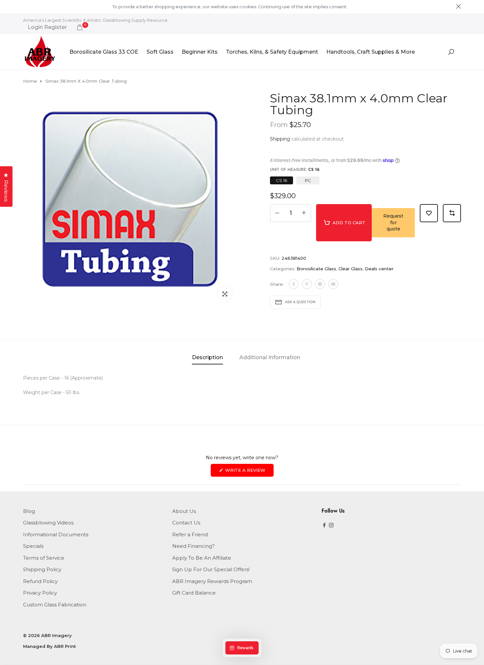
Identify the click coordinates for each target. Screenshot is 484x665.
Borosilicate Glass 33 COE (103, 52)
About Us (184, 511)
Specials (33, 546)
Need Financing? (193, 546)
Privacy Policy (40, 593)
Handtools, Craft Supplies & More (370, 52)
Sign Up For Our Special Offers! (211, 569)
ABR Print (65, 646)
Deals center (379, 268)
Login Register (47, 27)
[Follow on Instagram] (331, 525)
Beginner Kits (200, 52)
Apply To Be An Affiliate (201, 558)
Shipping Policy (42, 569)
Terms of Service (43, 558)
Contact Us (186, 522)
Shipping (280, 139)
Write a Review (249, 472)
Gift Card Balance (194, 593)
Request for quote (393, 222)
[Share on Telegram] (320, 284)
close (25, 6)
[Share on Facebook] (294, 284)
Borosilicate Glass (316, 268)
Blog (29, 511)
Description (207, 357)
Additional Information (269, 357)
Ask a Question (300, 302)
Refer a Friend (190, 534)
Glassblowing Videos (48, 522)
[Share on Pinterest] (307, 284)
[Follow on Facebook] (324, 525)
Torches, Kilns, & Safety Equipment (272, 52)
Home (30, 81)
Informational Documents (55, 534)
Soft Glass (160, 52)
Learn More (359, 6)
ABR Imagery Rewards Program (212, 581)
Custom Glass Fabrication (54, 604)
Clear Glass (350, 268)
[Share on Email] (333, 284)
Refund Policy (40, 581)
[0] (79, 27)
